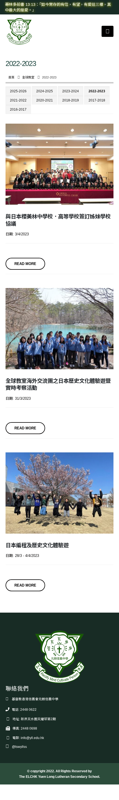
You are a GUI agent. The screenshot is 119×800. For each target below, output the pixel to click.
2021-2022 (18, 100)
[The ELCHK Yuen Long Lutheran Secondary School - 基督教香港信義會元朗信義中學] (19, 31)
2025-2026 (18, 91)
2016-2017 (18, 109)
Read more (25, 264)
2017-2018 (97, 100)
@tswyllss (19, 746)
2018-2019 (70, 100)
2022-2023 (97, 91)
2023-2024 (70, 91)
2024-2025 (44, 91)
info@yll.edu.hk (32, 738)
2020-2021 (44, 100)
